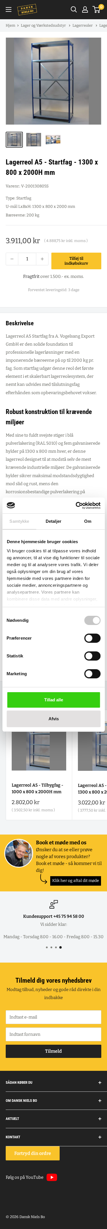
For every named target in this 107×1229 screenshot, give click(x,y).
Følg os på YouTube (24, 1177)
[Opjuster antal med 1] (42, 259)
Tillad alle (53, 699)
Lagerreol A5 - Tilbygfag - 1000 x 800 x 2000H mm (37, 788)
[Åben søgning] (74, 9)
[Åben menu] (8, 9)
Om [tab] (87, 521)
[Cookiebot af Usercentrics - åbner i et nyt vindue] (76, 505)
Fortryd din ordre (32, 1153)
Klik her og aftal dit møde (75, 880)
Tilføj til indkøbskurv (76, 261)
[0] (96, 9)
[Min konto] (85, 9)
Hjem (10, 25)
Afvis (54, 718)
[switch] (92, 638)
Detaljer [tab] (53, 521)
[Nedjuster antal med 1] (12, 259)
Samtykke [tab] (19, 521)
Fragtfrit (31, 276)
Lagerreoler (83, 25)
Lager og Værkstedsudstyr (44, 25)
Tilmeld (53, 1051)
